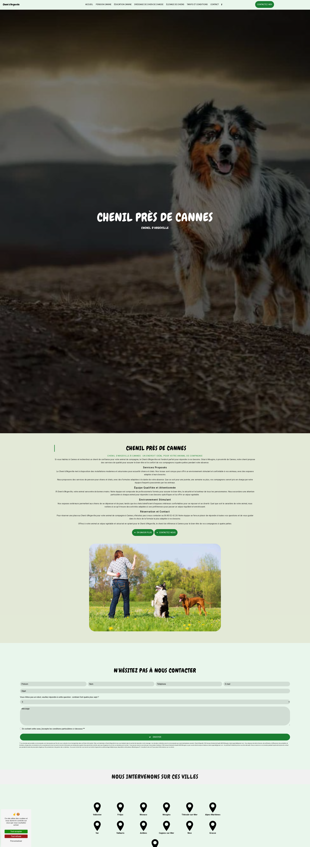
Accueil (89, 4)
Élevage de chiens (175, 4)
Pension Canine (103, 4)
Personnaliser (16, 841)
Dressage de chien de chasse (148, 4)
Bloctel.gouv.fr (136, 747)
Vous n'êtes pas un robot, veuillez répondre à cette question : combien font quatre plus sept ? (59, 697)
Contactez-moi (264, 4)
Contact (214, 4)
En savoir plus (144, 532)
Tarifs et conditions (197, 4)
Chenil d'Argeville (11, 4)
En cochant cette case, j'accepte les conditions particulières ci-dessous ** (53, 729)
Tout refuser (16, 836)
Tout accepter (16, 831)
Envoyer (157, 737)
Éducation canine (123, 4)
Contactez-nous (167, 532)
